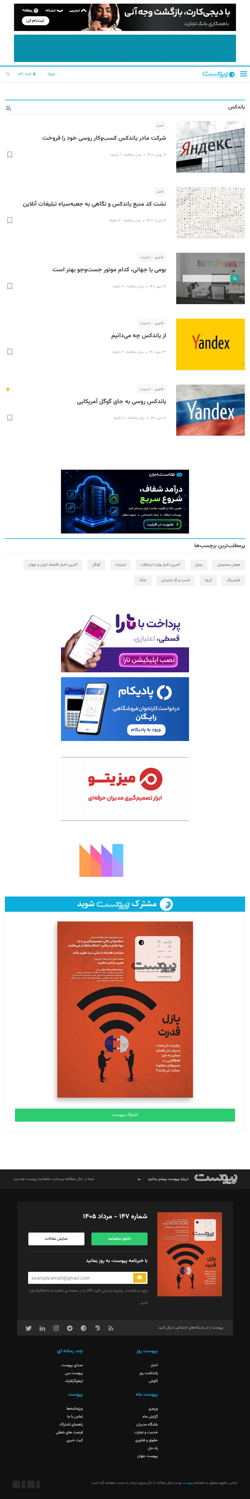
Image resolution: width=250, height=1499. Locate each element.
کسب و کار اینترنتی (175, 580)
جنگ (143, 580)
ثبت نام (25, 73)
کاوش (153, 1381)
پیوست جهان (147, 1456)
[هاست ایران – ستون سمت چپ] (125, 501)
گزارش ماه (150, 1417)
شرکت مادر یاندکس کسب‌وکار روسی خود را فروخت (104, 138)
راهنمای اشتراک (71, 1425)
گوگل (96, 565)
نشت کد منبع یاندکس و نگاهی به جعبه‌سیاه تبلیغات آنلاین (94, 204)
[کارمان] (125, 860)
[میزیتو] (125, 789)
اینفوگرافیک (74, 1381)
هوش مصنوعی (228, 565)
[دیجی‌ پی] (125, 17)
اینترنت (145, 257)
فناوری (159, 257)
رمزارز (198, 565)
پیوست (187, 1483)
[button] (243, 73)
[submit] (139, 1278)
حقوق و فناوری (146, 1440)
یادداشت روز (148, 1373)
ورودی (153, 1409)
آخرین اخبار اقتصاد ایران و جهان (52, 565)
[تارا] (125, 640)
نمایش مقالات (56, 1239)
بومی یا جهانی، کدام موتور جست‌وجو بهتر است (109, 270)
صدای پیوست (72, 1365)
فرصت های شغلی (69, 1432)
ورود (51, 73)
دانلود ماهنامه (119, 1239)
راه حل (153, 1448)
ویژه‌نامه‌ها (74, 1409)
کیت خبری (74, 1440)
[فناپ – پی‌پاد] (125, 709)
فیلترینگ (233, 580)
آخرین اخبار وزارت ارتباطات (160, 565)
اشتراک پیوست (125, 1115)
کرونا (208, 580)
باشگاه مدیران (147, 1425)
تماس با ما (75, 1417)
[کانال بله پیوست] (125, 48)
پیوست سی (74, 1373)
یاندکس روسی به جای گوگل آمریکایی (121, 401)
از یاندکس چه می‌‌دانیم (138, 336)
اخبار (160, 126)
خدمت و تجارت (146, 1432)
